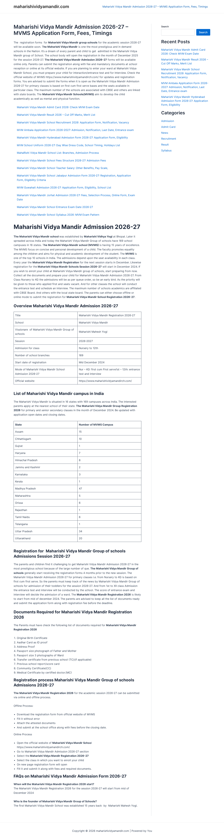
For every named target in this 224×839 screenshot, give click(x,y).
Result (165, 144)
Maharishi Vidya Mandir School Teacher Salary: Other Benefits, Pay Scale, (62, 168)
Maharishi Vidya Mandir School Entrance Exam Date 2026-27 (55, 207)
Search (165, 26)
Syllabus (166, 150)
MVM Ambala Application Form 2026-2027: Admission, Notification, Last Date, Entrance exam (75, 130)
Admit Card (168, 126)
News (164, 132)
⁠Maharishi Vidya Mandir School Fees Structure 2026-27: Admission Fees (61, 160)
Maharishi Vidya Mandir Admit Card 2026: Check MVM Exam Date (58, 107)
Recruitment (168, 138)
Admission (167, 121)
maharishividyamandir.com (41, 6)
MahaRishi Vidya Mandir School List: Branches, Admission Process (58, 152)
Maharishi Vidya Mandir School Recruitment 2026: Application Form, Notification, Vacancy (73, 122)
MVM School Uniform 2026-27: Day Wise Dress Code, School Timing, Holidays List (68, 145)
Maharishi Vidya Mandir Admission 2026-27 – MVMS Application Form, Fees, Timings (155, 6)
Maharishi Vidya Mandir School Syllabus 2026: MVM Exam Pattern (58, 214)
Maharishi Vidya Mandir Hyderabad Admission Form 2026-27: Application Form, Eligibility (72, 137)
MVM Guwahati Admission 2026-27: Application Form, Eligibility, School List (64, 187)
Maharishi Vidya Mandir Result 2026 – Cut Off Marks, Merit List (56, 114)
